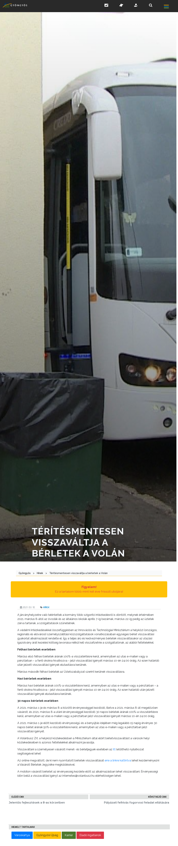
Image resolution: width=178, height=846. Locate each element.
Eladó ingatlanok (90, 835)
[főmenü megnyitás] (170, 7)
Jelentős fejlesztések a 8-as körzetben (37, 802)
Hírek (46, 607)
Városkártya (22, 835)
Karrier (69, 835)
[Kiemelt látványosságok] (121, 5)
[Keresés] (150, 5)
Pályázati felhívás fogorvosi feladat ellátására (136, 802)
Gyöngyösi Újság (47, 835)
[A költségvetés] (136, 5)
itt (114, 749)
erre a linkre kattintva (117, 760)
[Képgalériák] (106, 5)
